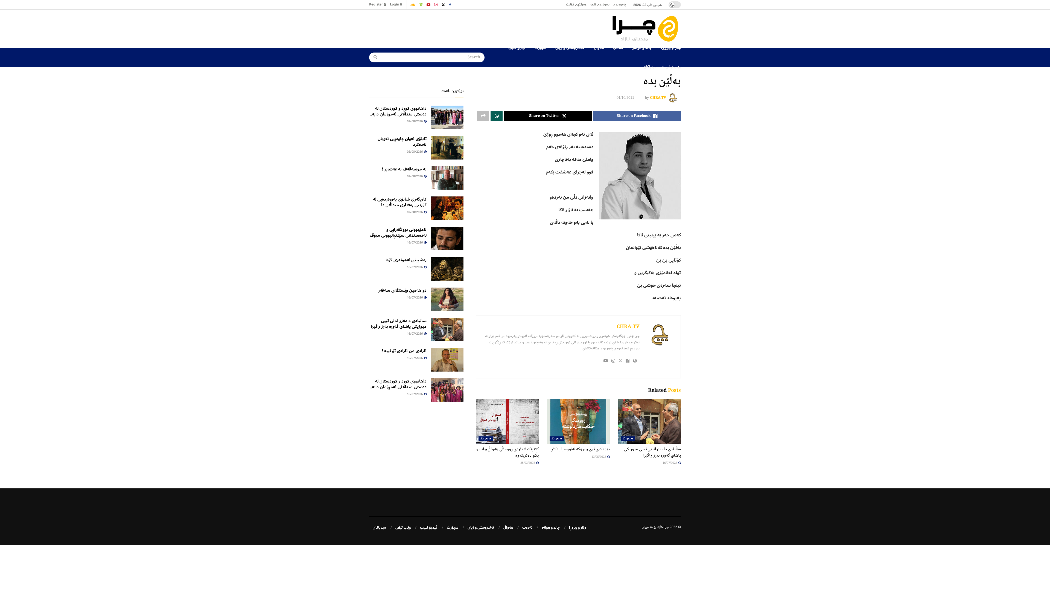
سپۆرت (452, 527)
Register (376, 4)
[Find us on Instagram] (436, 4)
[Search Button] (373, 57)
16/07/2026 (670, 463)
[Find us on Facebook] (450, 4)
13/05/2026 (599, 457)
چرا (666, 527)
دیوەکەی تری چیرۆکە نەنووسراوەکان (580, 449)
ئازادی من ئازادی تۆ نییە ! (404, 350)
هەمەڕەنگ (628, 438)
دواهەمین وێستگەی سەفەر (402, 290)
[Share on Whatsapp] (497, 116)
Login (395, 4)
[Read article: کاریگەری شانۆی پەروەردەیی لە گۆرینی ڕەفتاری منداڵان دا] (447, 208)
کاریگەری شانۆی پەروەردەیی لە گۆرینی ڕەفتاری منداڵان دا (400, 202)
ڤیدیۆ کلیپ (429, 527)
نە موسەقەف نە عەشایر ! (404, 169)
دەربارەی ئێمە (599, 4)
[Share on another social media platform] (483, 116)
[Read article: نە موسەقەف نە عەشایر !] (447, 178)
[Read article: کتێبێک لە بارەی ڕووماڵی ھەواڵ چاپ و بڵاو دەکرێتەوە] (507, 421)
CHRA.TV (658, 98)
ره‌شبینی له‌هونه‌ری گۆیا (406, 260)
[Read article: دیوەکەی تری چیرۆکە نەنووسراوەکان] (578, 421)
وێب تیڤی (673, 66)
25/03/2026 (528, 463)
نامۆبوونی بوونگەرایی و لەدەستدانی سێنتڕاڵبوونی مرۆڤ (398, 232)
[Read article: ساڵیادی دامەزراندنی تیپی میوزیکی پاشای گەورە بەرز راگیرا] (649, 421)
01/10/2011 (625, 98)
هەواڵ (508, 527)
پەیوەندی (619, 4)
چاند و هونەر (551, 527)
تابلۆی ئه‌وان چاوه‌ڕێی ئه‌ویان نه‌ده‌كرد (402, 141)
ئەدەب (527, 527)
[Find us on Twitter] (443, 4)
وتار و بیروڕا (577, 527)
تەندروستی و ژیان (481, 527)
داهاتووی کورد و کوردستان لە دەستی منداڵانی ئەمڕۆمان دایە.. (398, 111)
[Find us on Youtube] (428, 4)
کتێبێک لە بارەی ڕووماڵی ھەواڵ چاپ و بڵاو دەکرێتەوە (507, 452)
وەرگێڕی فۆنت (576, 4)
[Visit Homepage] (646, 29)
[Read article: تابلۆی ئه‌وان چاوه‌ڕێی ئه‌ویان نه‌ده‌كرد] (447, 148)
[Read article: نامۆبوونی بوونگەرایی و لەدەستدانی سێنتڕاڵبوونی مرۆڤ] (447, 238)
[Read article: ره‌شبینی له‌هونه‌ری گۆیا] (447, 269)
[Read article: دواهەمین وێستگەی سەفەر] (447, 299)
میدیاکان (650, 66)
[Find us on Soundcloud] (412, 4)
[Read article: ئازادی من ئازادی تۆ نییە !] (447, 360)
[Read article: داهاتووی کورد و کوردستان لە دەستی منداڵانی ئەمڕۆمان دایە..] (447, 117)
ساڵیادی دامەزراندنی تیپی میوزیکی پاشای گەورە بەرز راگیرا (652, 452)
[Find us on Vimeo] (421, 4)
